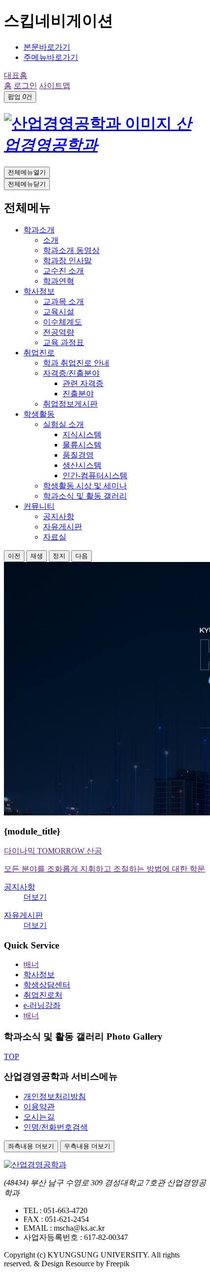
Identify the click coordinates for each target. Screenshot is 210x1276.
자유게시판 (23, 915)
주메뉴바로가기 (50, 57)
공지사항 (19, 887)
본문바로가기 (46, 47)
